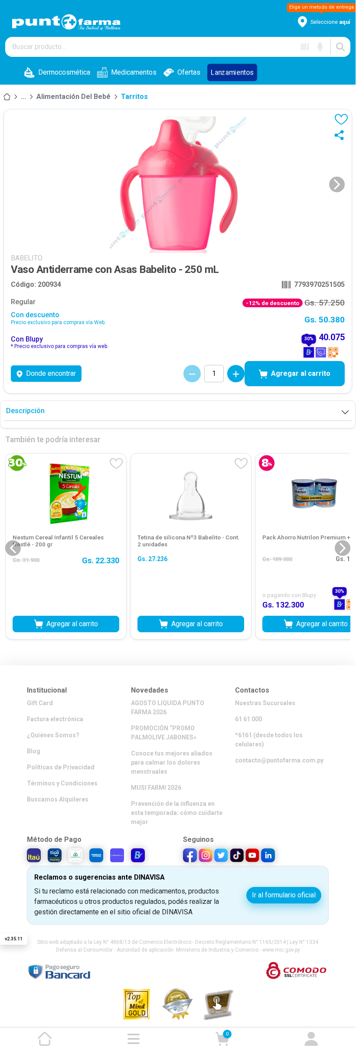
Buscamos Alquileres (57, 799)
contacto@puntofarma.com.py (279, 760)
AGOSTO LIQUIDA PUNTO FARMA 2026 (167, 708)
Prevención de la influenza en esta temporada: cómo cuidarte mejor (176, 812)
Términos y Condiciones (62, 783)
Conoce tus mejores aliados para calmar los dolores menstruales (171, 762)
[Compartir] (341, 135)
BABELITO (26, 258)
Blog (33, 751)
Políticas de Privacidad (61, 767)
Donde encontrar (51, 373)
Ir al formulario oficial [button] (284, 895)
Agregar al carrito (300, 373)
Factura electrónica (55, 719)
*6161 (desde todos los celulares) (269, 740)
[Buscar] (340, 47)
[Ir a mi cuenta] (311, 1039)
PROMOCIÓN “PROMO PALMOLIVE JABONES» (163, 733)
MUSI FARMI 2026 (156, 787)
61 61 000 (248, 719)
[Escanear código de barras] (304, 47)
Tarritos (134, 96)
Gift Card (40, 703)
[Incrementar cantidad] (236, 373)
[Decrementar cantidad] (192, 373)
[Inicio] (6, 96)
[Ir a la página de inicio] (45, 1039)
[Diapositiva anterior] (13, 548)
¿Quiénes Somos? (53, 735)
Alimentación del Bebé (73, 96)
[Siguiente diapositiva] (337, 184)
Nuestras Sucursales (265, 703)
